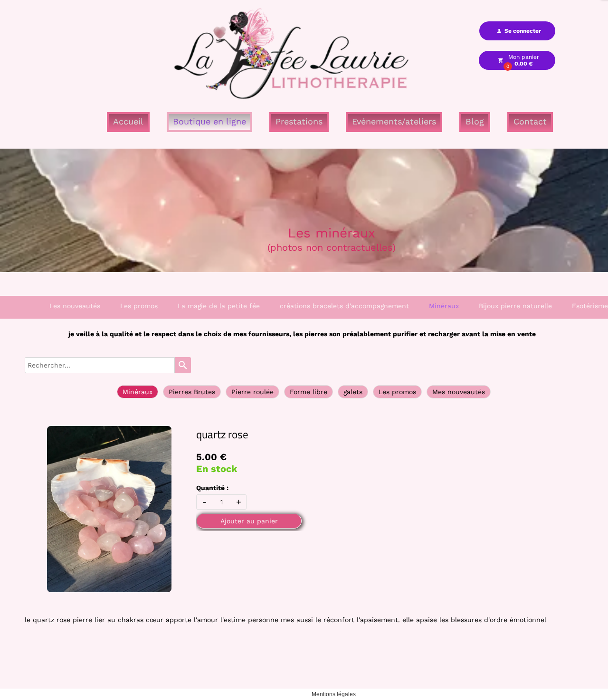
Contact (530, 121)
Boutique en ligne (209, 121)
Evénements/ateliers (394, 121)
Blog (475, 121)
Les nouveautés (74, 306)
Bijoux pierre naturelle (515, 306)
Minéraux (444, 306)
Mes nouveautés (458, 392)
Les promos (139, 306)
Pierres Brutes (192, 392)
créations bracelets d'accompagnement (344, 306)
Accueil (128, 121)
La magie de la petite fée (219, 306)
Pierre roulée (252, 392)
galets (352, 392)
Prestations (299, 121)
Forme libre (308, 392)
